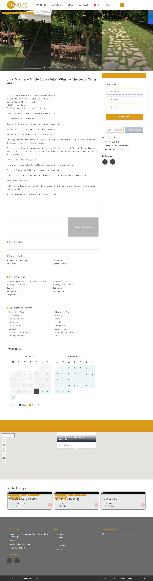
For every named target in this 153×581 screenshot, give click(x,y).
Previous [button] (4, 41)
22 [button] (92, 67)
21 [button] (89, 67)
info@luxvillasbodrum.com (117, 146)
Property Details (17, 277)
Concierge (60, 534)
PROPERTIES (40, 5)
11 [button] (67, 67)
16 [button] (78, 67)
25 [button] (99, 67)
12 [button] (69, 67)
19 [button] (85, 67)
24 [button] (96, 67)
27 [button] (103, 67)
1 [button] (44, 67)
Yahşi (14, 264)
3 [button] (49, 67)
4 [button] (51, 67)
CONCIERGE (57, 5)
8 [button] (60, 67)
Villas (18, 506)
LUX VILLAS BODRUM (114, 150)
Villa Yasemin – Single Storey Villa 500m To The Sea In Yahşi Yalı (73, 437)
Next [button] (149, 41)
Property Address (17, 256)
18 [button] (83, 67)
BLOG (70, 5)
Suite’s (59, 549)
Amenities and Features (20, 308)
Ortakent (108, 503)
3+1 (13, 506)
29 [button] (108, 67)
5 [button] (53, 67)
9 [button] (62, 67)
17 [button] (80, 67)
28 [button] (105, 67)
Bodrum (60, 260)
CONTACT (83, 5)
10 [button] (65, 67)
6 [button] (55, 67)
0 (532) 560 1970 (112, 142)
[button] (76, 453)
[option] (25, 40)
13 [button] (71, 67)
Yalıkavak (15, 503)
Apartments (61, 545)
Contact (59, 538)
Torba (60, 503)
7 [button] (58, 67)
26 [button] (101, 67)
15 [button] (76, 67)
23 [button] (94, 67)
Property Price (16, 242)
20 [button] (87, 67)
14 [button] (74, 67)
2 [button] (46, 67)
